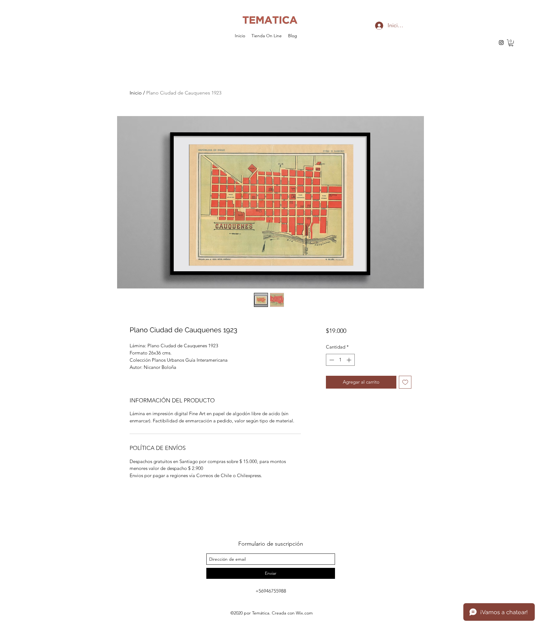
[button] (511, 42)
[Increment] (349, 360)
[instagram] (501, 42)
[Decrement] (331, 360)
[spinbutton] (340, 360)
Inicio (136, 93)
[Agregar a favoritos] (405, 382)
